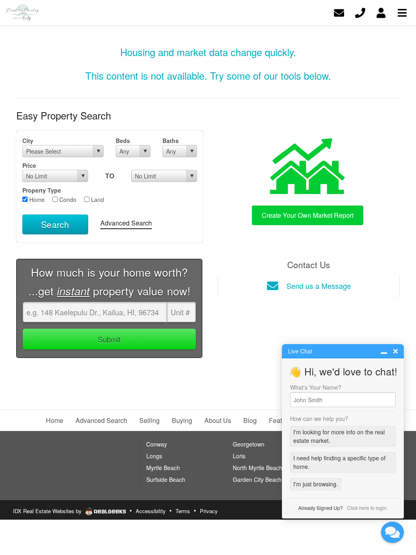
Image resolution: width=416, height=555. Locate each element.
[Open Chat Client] (392, 532)
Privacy (209, 511)
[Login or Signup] (381, 12)
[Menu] (402, 12)
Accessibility (151, 511)
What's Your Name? (315, 387)
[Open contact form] (339, 12)
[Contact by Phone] (360, 12)
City (27, 141)
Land (96, 199)
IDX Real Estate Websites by (48, 511)
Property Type (41, 190)
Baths (170, 141)
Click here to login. (367, 507)
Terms (183, 511)
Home (36, 199)
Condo (67, 199)
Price (29, 165)
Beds (123, 141)
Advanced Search (126, 223)
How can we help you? (319, 418)
